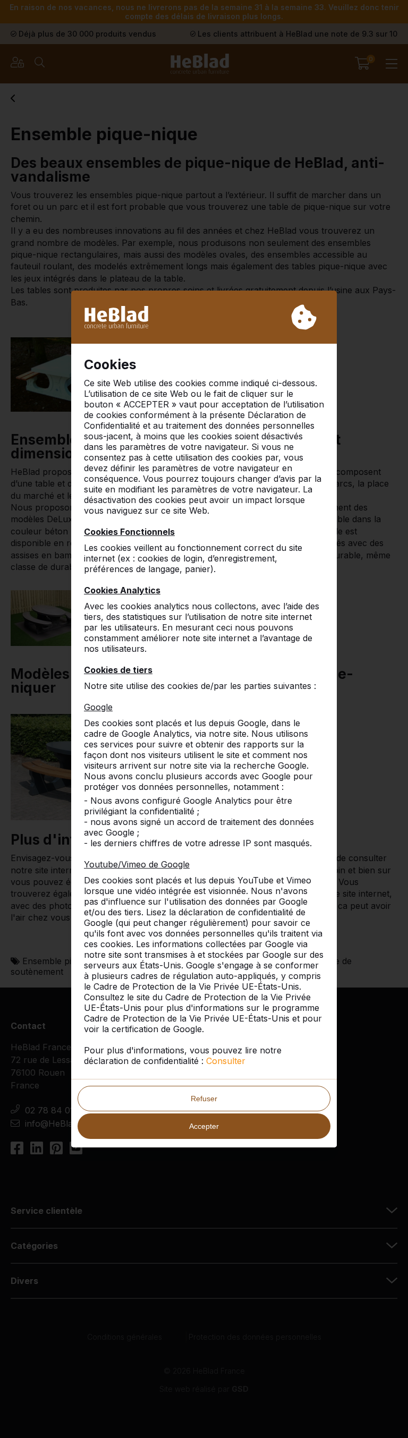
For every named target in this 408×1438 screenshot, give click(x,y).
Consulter (225, 1061)
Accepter (204, 1126)
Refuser (204, 1098)
